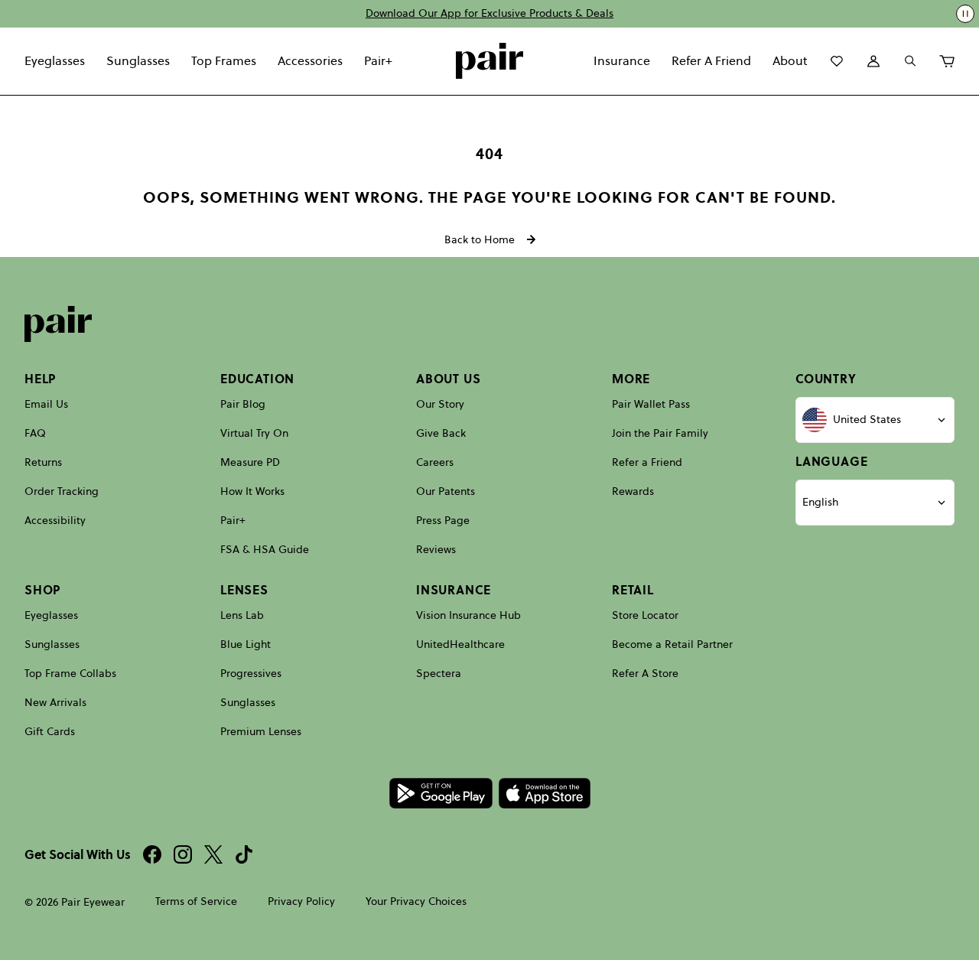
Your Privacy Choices (416, 901)
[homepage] (489, 61)
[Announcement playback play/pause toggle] (965, 14)
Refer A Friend (711, 60)
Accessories (310, 60)
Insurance (622, 60)
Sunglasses (138, 60)
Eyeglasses (54, 60)
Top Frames (223, 60)
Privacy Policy (301, 901)
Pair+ (378, 60)
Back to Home (479, 239)
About (790, 60)
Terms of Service (196, 901)
